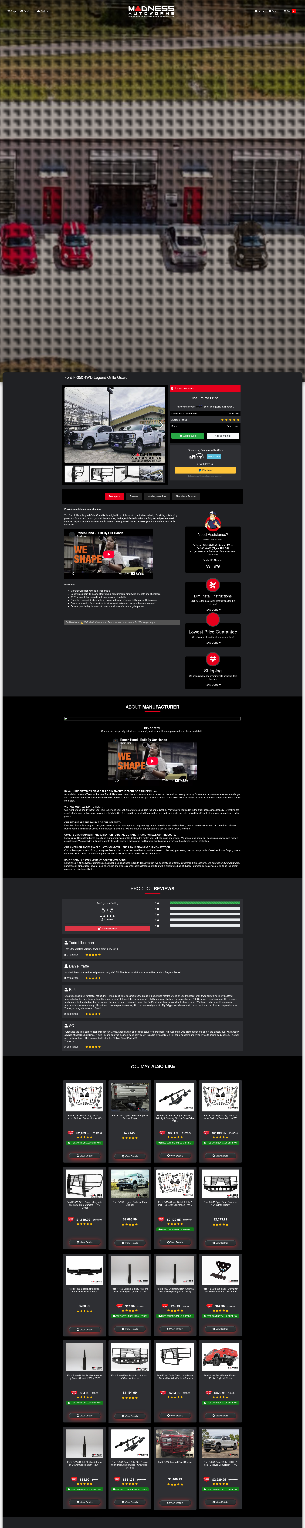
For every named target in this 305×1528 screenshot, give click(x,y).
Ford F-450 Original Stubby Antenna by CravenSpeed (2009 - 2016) (130, 1290)
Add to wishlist (223, 436)
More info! (234, 413)
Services (27, 11)
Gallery (44, 11)
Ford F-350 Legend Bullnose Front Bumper (129, 1203)
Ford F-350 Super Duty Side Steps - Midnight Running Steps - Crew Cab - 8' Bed (175, 1118)
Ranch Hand (233, 426)
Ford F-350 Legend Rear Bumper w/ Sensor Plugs (130, 1117)
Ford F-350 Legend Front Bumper (175, 1462)
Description (114, 496)
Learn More (214, 456)
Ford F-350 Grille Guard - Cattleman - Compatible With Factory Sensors (175, 1377)
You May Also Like (157, 496)
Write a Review (109, 928)
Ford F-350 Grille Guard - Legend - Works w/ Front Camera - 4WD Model (84, 1204)
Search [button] (275, 11)
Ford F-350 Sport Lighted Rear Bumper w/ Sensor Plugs (84, 1290)
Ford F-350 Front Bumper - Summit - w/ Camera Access (130, 1377)
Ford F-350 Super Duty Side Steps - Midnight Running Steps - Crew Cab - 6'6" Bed (130, 1464)
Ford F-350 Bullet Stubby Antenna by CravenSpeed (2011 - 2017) (84, 1463)
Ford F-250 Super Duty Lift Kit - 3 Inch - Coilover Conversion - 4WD (85, 1117)
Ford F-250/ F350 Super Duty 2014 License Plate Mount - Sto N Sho (220, 1290)
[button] (161, 425)
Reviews (134, 496)
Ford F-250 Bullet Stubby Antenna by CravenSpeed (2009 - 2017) (84, 1377)
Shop (13, 11)
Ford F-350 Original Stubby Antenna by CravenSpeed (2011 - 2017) (175, 1290)
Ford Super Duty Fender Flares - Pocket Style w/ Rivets (220, 1377)
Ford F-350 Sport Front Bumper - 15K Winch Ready (220, 1203)
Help (260, 11)
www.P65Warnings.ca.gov (142, 622)
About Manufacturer (186, 496)
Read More (212, 642)
